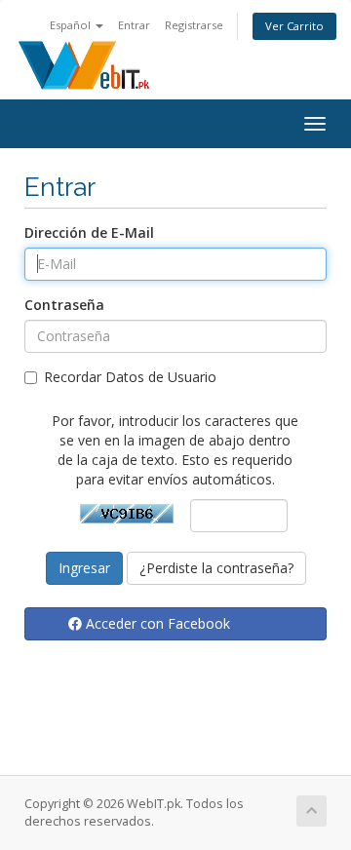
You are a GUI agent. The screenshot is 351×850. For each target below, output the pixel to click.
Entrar (134, 25)
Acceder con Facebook (156, 623)
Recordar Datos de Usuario (130, 376)
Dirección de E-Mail (89, 232)
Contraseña (64, 304)
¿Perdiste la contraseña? (216, 568)
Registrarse (194, 25)
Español (72, 25)
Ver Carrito (294, 26)
